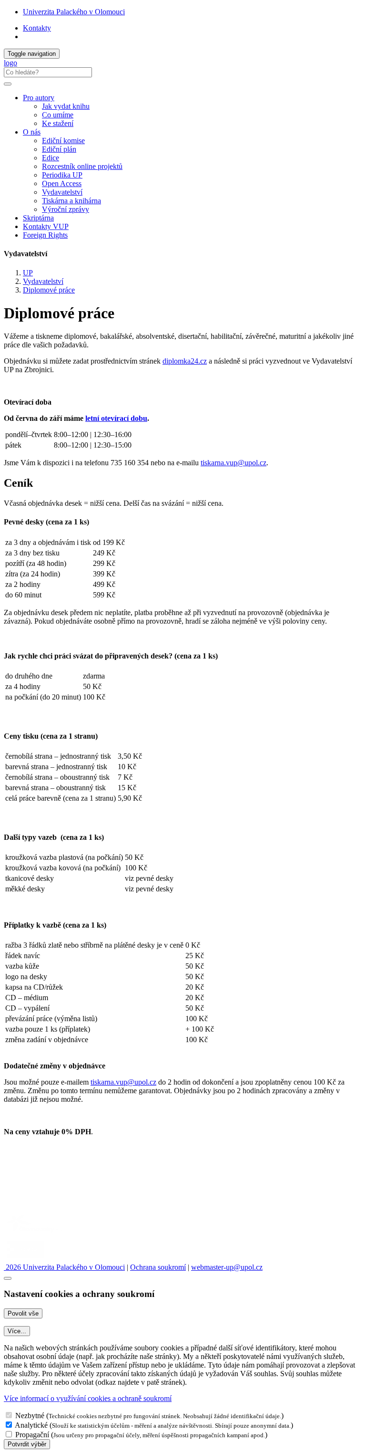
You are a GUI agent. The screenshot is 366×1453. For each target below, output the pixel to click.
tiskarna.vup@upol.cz (233, 463)
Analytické (31, 1425)
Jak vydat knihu (66, 106)
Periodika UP (62, 175)
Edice (50, 158)
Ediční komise (63, 140)
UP (28, 273)
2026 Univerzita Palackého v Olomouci (64, 1267)
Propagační (32, 1435)
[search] (7, 84)
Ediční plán (59, 149)
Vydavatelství (62, 192)
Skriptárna (38, 218)
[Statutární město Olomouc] (25, 1258)
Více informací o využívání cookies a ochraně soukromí (88, 1398)
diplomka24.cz (185, 361)
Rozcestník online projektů (82, 166)
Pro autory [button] (38, 98)
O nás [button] (32, 132)
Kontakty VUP (46, 226)
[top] (7, 1278)
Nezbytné (29, 1415)
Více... (17, 1331)
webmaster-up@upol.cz (227, 1267)
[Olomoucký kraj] (37, 1233)
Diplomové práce (49, 290)
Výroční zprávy (65, 209)
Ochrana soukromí (158, 1267)
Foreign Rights (45, 235)
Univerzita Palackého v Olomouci (74, 12)
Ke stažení (57, 123)
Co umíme (57, 115)
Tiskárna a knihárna (71, 201)
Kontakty (37, 28)
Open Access (61, 183)
